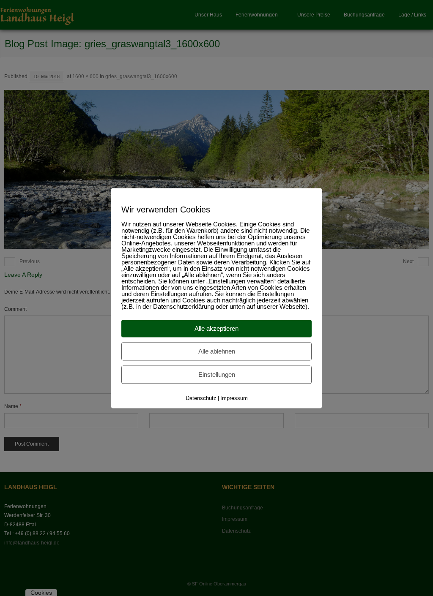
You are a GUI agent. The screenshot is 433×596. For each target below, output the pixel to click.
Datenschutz (201, 398)
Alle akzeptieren (216, 328)
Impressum (234, 398)
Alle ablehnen (216, 351)
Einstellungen (216, 374)
